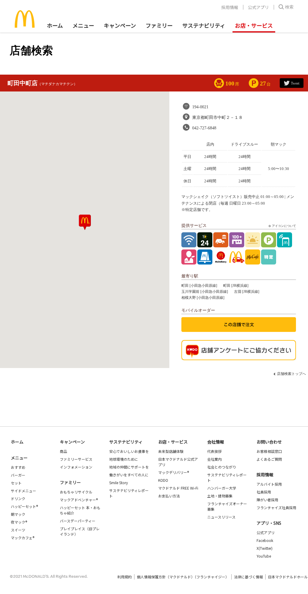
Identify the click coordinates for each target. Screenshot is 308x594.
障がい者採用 (267, 499)
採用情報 (229, 7)
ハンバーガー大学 (221, 487)
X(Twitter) (265, 548)
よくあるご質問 (269, 459)
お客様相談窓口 (269, 451)
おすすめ (18, 467)
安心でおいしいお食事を (129, 451)
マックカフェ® (22, 537)
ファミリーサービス (76, 459)
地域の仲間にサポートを (129, 466)
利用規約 (124, 576)
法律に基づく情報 (248, 576)
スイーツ (18, 529)
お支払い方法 (169, 495)
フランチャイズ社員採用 (276, 507)
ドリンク (18, 498)
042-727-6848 (204, 128)
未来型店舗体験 (170, 451)
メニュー (19, 458)
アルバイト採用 (269, 484)
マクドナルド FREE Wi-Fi (178, 487)
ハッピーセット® (24, 506)
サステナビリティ (203, 25)
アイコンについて (284, 225)
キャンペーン (120, 25)
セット (16, 482)
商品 (63, 451)
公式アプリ (258, 7)
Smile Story (118, 482)
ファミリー (159, 25)
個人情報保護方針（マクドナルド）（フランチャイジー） (183, 576)
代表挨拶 (214, 451)
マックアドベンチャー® (79, 499)
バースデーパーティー (77, 520)
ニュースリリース (221, 516)
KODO (163, 480)
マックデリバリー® (173, 472)
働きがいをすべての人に (129, 474)
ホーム (55, 25)
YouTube (264, 555)
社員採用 (264, 491)
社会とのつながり (221, 466)
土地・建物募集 (220, 495)
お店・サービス (254, 25)
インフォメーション (76, 466)
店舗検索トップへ (291, 374)
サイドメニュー (23, 490)
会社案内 (214, 459)
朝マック (18, 514)
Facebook (265, 540)
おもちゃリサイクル (76, 491)
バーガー (18, 475)
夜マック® (19, 521)
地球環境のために (123, 459)
